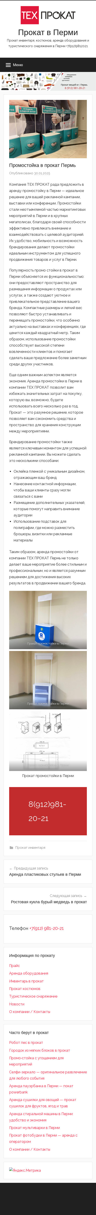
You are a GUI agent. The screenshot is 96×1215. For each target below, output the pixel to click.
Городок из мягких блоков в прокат (39, 1050)
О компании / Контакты (29, 1012)
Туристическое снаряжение (33, 996)
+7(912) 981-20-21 (46, 928)
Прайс (14, 966)
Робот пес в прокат (26, 1042)
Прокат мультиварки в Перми (34, 1128)
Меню (18, 64)
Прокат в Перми (48, 32)
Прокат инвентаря (30, 848)
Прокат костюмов (24, 989)
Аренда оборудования (28, 973)
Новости (16, 1004)
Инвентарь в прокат (26, 981)
